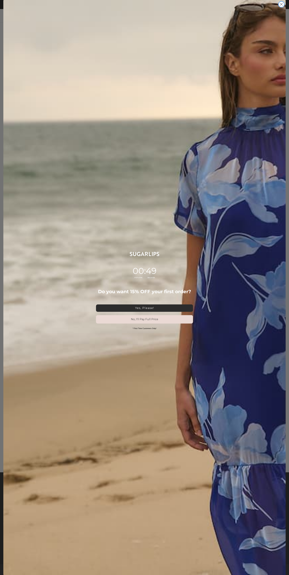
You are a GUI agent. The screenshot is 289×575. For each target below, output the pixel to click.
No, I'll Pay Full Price (144, 319)
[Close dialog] (281, 4)
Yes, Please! (144, 308)
